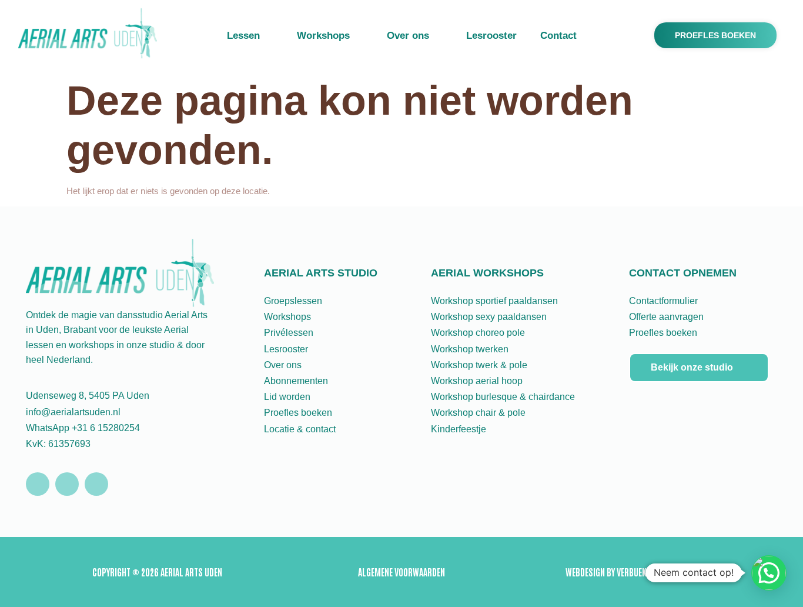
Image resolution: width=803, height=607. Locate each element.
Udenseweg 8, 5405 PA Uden (87, 396)
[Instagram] (37, 484)
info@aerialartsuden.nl (73, 412)
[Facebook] (67, 484)
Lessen (243, 35)
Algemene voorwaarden (401, 572)
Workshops (323, 35)
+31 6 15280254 (106, 428)
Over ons (408, 35)
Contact (558, 35)
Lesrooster (491, 35)
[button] (769, 573)
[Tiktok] (96, 484)
